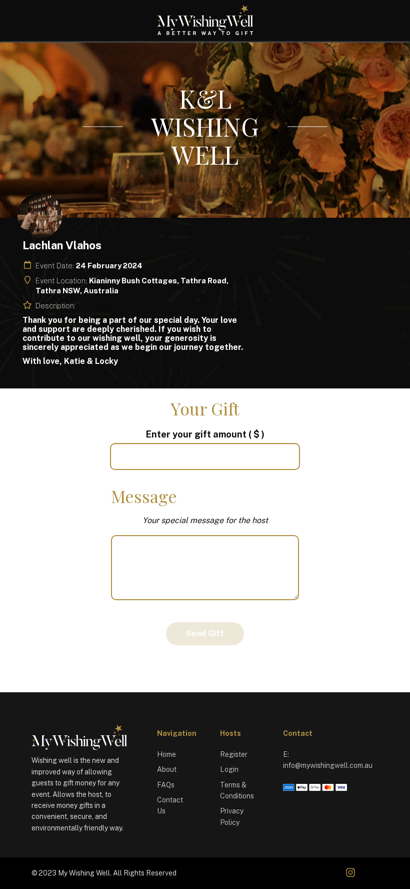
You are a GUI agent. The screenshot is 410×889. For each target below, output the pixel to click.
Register (234, 754)
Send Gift (205, 633)
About (166, 769)
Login (229, 769)
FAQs (165, 785)
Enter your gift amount (205, 434)
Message (144, 496)
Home (166, 754)
